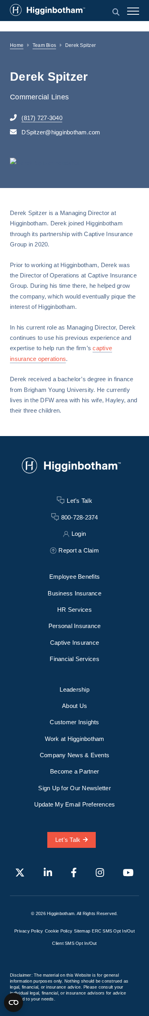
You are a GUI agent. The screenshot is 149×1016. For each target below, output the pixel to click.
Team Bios (44, 45)
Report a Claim (78, 550)
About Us (74, 705)
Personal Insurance (74, 625)
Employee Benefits (74, 576)
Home (16, 45)
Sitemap (82, 931)
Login (79, 533)
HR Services (74, 609)
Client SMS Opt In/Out (74, 943)
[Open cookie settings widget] (13, 1002)
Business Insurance (74, 593)
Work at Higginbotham (74, 738)
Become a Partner (74, 771)
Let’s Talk (79, 500)
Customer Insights (74, 722)
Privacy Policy (28, 931)
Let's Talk (68, 839)
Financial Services (74, 658)
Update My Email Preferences (74, 804)
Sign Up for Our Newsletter (74, 788)
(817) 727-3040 (41, 117)
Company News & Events (74, 755)
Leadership (74, 689)
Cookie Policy (58, 931)
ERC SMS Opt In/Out (113, 931)
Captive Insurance (74, 642)
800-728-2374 (79, 517)
